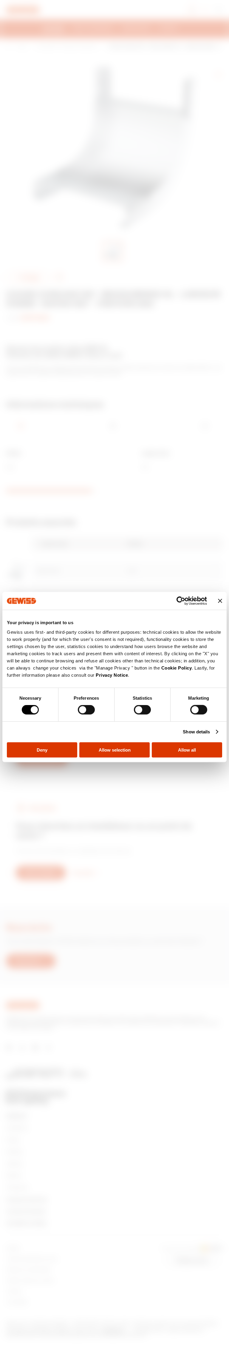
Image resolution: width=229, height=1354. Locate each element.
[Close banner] (220, 601)
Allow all (187, 749)
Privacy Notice (112, 674)
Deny (42, 749)
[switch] (86, 710)
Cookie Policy (176, 667)
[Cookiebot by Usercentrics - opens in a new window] (181, 600)
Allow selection (115, 749)
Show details (196, 731)
